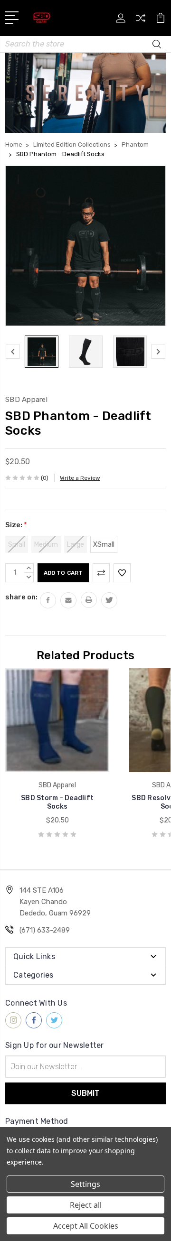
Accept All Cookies (85, 1226)
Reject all (86, 1205)
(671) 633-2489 (44, 930)
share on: (21, 597)
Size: (16, 525)
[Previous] (13, 352)
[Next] (158, 352)
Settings (85, 1184)
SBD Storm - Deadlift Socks (57, 802)
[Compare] (140, 21)
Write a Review (80, 478)
